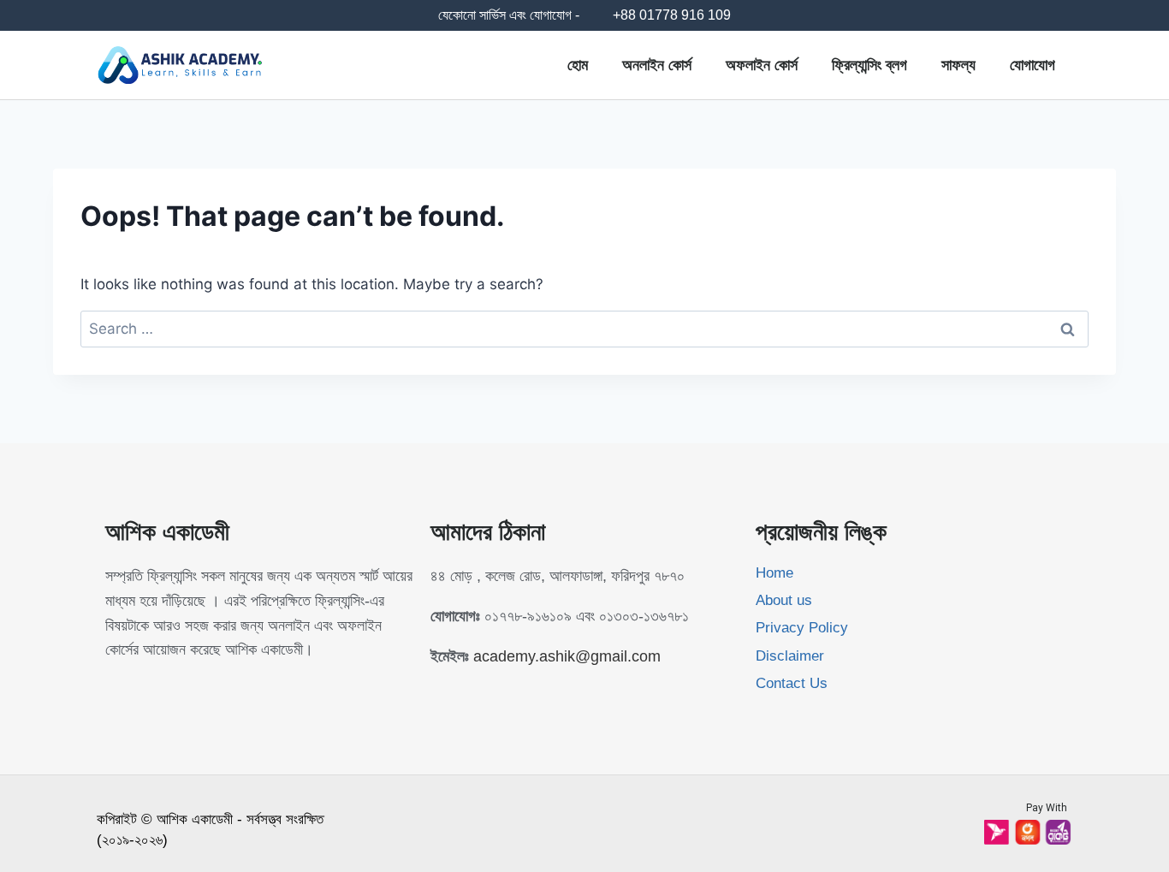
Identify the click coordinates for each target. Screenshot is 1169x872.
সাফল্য (958, 65)
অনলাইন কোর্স (656, 65)
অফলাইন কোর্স (762, 65)
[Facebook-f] (113, 689)
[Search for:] (584, 328)
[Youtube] (147, 689)
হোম (577, 65)
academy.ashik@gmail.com (567, 656)
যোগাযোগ (1032, 65)
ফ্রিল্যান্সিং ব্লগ (869, 65)
